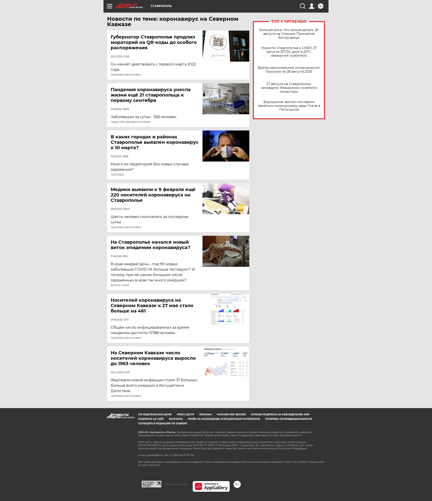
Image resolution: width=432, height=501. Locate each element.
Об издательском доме (155, 414)
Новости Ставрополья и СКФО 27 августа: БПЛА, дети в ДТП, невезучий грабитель (289, 52)
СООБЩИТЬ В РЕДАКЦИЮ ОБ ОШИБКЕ (162, 423)
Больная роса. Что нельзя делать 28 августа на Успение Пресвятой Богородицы (288, 34)
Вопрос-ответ (120, 285)
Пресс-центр (185, 414)
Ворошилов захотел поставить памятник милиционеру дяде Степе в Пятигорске (289, 106)
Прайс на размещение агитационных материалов (224, 419)
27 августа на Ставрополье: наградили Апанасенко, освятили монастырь (289, 88)
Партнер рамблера (177, 484)
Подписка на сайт (151, 419)
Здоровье (117, 175)
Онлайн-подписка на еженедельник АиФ (280, 414)
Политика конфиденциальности (288, 419)
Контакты (176, 419)
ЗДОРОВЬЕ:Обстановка (126, 75)
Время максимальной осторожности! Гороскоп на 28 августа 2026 (289, 70)
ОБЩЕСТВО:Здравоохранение (131, 122)
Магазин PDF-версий (231, 414)
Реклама (205, 414)
